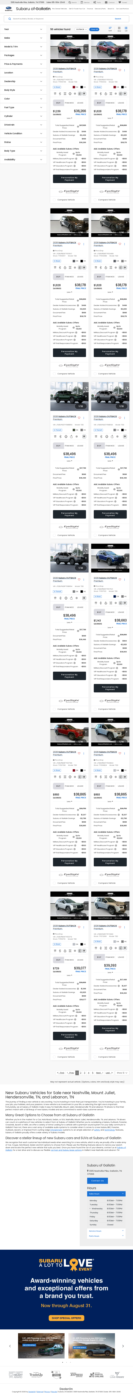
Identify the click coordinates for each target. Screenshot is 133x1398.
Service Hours (95, 1231)
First (61, 1072)
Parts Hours (94, 1236)
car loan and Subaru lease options (66, 1150)
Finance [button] (90, 9)
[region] (69, 147)
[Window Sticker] (84, 93)
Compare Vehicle (66, 200)
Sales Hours (94, 1194)
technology (110, 1130)
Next (99, 1072)
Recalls (54, 1392)
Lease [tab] (80, 103)
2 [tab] (66, 1362)
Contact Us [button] (97, 1180)
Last (108, 1072)
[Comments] (80, 93)
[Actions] (83, 70)
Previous (10, 1346)
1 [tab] (62, 1362)
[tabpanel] (41, 1345)
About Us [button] (111, 9)
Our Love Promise (122, 9)
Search (118, 19)
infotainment (56, 1130)
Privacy (47, 1392)
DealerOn (32, 1392)
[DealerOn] (66, 1388)
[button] (86, 48)
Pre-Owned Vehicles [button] (59, 9)
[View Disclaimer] (75, 93)
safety (97, 1130)
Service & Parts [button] (100, 9)
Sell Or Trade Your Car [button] (77, 9)
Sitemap (40, 1392)
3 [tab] (70, 1362)
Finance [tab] (69, 103)
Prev (71, 1072)
